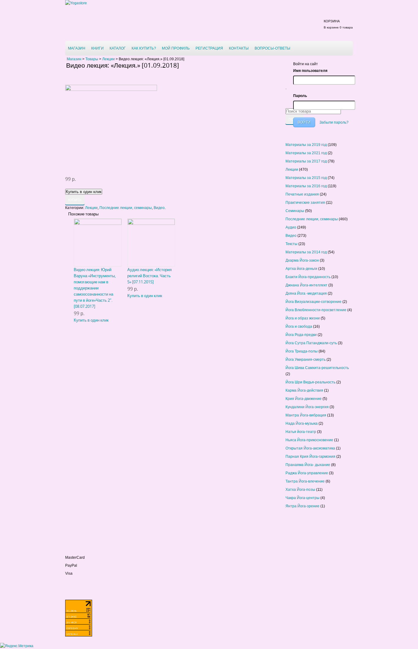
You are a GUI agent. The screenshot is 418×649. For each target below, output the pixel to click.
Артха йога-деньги (301, 269)
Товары (91, 59)
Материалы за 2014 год (306, 252)
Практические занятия (305, 202)
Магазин (76, 48)
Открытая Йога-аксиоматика (310, 448)
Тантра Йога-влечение (305, 481)
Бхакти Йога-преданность (308, 277)
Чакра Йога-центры (302, 498)
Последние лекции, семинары (125, 208)
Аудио (291, 227)
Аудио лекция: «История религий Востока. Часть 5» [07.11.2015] (149, 276)
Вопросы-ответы (272, 48)
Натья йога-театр (301, 432)
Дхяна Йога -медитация (306, 293)
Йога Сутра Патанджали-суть (311, 343)
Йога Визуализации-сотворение (313, 302)
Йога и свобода (299, 326)
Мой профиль (176, 48)
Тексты (291, 244)
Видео (159, 208)
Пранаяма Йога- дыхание (308, 465)
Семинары (295, 211)
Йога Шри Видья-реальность (310, 382)
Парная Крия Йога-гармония (310, 456)
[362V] (111, 90)
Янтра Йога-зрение (302, 506)
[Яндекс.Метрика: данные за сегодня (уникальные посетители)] (16, 646)
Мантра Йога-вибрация (306, 415)
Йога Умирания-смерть (306, 359)
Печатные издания (302, 194)
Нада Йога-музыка (302, 423)
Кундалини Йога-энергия (307, 407)
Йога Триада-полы (302, 351)
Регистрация (209, 48)
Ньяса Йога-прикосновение (309, 440)
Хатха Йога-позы (300, 489)
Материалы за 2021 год (306, 153)
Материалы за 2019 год (306, 145)
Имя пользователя (310, 71)
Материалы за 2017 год (306, 161)
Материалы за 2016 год (306, 186)
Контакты (239, 48)
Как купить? (144, 48)
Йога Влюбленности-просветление (316, 310)
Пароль (300, 96)
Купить (74, 200)
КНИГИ (97, 48)
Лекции (108, 59)
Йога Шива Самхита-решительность (317, 368)
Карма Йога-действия (304, 390)
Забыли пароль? (334, 122)
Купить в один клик (91, 320)
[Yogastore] (76, 3)
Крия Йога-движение (304, 399)
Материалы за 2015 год (306, 178)
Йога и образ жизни (303, 318)
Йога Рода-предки (301, 335)
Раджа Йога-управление (307, 473)
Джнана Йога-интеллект (306, 285)
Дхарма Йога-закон (302, 260)
